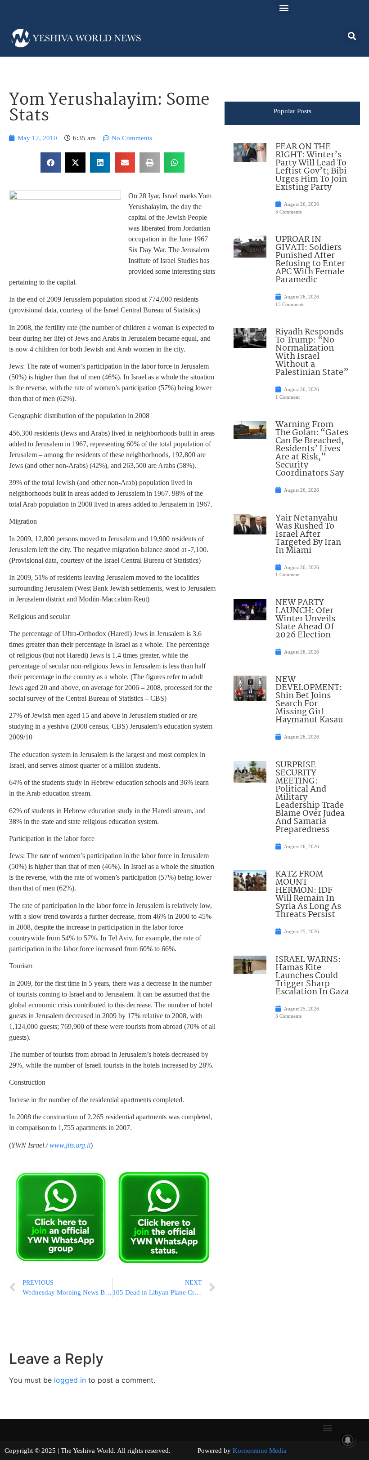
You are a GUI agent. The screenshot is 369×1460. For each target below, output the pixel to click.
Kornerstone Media (260, 1450)
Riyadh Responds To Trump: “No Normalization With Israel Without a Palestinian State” (312, 352)
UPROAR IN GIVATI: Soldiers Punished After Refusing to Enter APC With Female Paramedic (310, 260)
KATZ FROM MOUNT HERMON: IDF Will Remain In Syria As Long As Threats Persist (308, 894)
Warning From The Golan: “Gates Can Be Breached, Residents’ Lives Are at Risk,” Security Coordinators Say (311, 449)
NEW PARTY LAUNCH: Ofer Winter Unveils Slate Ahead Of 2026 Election (305, 619)
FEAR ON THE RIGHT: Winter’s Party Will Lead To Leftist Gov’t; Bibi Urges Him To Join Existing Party (311, 167)
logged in (70, 1379)
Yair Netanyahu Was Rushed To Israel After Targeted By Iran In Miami (308, 534)
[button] (283, 7)
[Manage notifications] (348, 1440)
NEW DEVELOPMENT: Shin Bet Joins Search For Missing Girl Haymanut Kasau (309, 700)
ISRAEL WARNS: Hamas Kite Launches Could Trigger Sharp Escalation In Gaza (312, 976)
